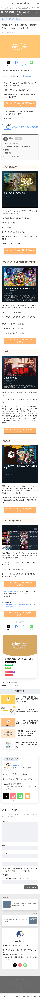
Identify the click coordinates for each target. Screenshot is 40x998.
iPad (33, 8)
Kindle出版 (4, 8)
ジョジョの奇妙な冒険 (12, 156)
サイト (4, 861)
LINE (20, 800)
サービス (28, 982)
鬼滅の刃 (8, 153)
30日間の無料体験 (10, 591)
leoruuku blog (20, 2)
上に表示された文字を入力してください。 (17, 879)
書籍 (22, 982)
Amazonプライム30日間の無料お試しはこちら (20, 104)
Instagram (13, 800)
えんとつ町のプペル (11, 143)
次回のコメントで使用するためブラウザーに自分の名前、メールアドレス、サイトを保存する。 (21, 870)
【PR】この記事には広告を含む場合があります (18, 70)
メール (5, 853)
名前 (4, 845)
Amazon (14, 683)
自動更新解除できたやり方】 (14, 606)
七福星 (7, 150)
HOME (21, 979)
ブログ (12, 8)
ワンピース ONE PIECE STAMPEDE (17, 146)
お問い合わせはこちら (23, 8)
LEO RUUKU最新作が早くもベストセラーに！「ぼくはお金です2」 (20, 13)
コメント (6, 821)
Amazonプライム (14, 685)
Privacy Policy (28, 985)
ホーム (11, 982)
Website (28, 800)
